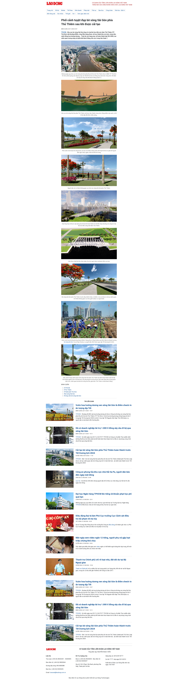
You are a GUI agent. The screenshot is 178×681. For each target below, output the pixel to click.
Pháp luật (86, 10)
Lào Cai (78, 481)
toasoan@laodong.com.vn (58, 672)
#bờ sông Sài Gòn (69, 394)
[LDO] (60, 412)
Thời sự (94, 10)
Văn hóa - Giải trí (120, 10)
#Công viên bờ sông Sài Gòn (72, 396)
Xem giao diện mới (83, 14)
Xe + (74, 14)
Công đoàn (109, 10)
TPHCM (63, 32)
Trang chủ (50, 10)
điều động (112, 525)
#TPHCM (67, 388)
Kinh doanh (78, 10)
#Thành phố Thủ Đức (70, 392)
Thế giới (67, 14)
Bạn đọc (101, 10)
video (98, 546)
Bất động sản (51, 14)
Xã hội (57, 10)
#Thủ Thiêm (67, 390)
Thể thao (70, 10)
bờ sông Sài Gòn (68, 342)
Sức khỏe (60, 14)
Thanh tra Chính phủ (82, 568)
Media (63, 10)
